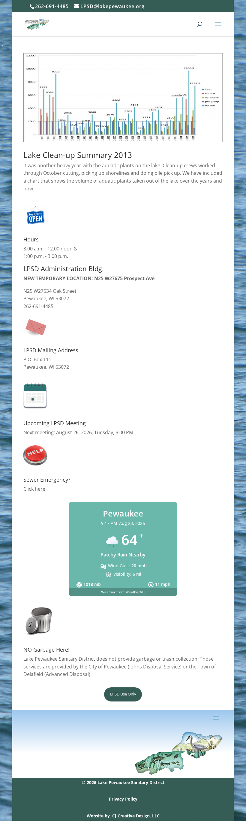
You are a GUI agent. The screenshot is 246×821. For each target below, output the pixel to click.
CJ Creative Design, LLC (136, 816)
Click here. (34, 489)
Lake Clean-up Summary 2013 (77, 155)
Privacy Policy (123, 799)
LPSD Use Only (123, 694)
